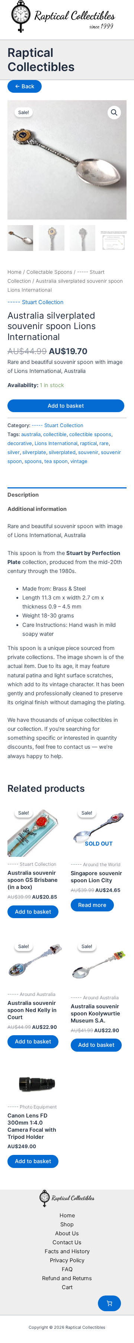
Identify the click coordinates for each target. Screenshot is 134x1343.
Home (14, 272)
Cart (67, 1287)
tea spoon (56, 461)
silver (13, 452)
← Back (24, 86)
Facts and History (67, 1251)
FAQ (67, 1269)
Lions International (56, 443)
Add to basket (66, 405)
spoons (33, 461)
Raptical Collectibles (41, 59)
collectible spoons (90, 434)
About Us (67, 1233)
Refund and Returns (67, 1278)
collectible (55, 434)
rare (104, 443)
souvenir (88, 452)
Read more (92, 905)
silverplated (62, 452)
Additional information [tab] (37, 509)
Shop (67, 1224)
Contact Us (67, 1242)
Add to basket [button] (33, 911)
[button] (114, 112)
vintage (78, 461)
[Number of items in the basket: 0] (109, 1303)
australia (31, 434)
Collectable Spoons (49, 272)
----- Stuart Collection (35, 302)
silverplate (34, 452)
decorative (19, 443)
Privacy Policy (67, 1260)
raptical (88, 443)
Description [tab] (23, 494)
